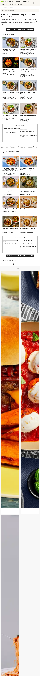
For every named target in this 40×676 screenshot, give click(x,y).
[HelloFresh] (3, 1)
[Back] (3, 34)
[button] (5, 147)
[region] (10, 511)
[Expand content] (20, 140)
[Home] (1, 7)
